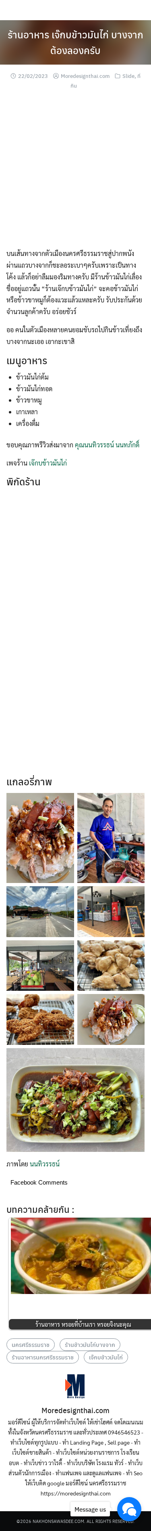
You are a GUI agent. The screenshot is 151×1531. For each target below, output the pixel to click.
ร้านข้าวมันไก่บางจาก (90, 1344)
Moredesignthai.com (85, 76)
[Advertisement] (75, 172)
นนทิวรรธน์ (45, 1164)
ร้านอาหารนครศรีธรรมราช (43, 1357)
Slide (128, 76)
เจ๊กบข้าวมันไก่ (48, 463)
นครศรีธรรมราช (31, 1344)
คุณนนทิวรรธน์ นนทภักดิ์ (107, 444)
